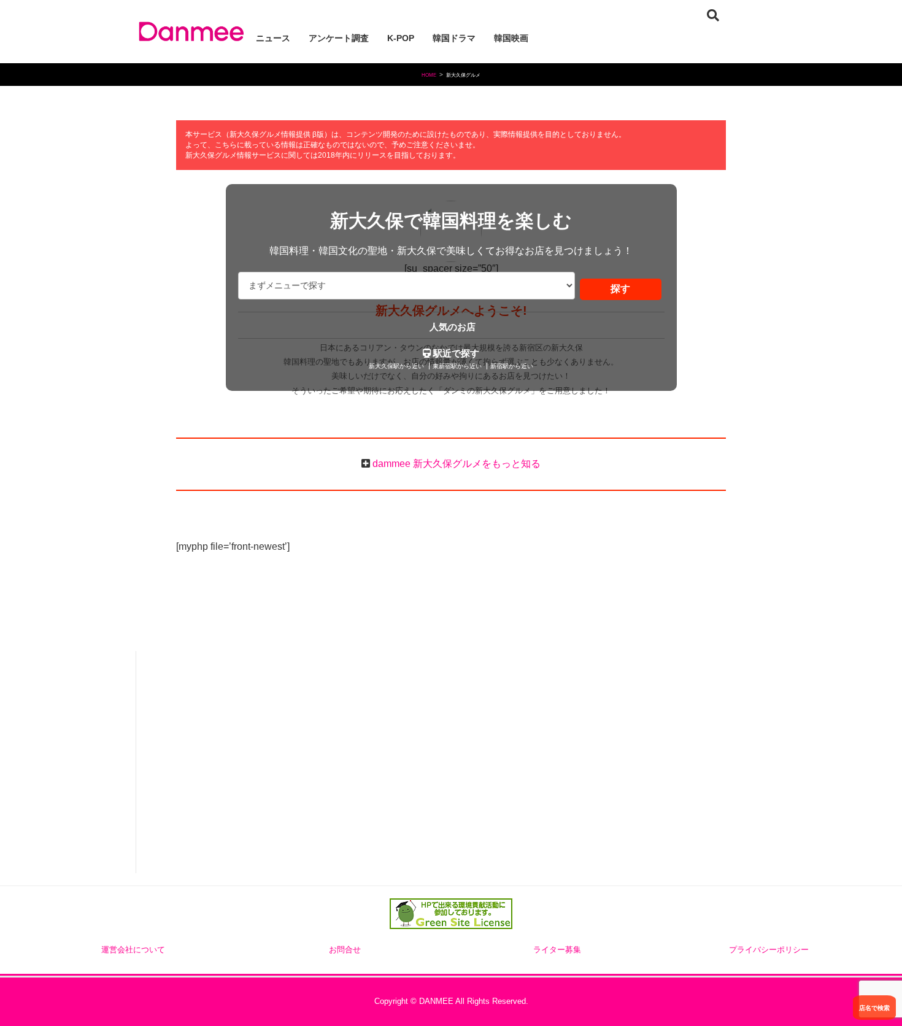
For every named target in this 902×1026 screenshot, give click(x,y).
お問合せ (345, 950)
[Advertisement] (235, 763)
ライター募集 (557, 950)
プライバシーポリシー (769, 950)
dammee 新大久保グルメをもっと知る (455, 463)
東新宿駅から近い (457, 366)
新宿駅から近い (511, 366)
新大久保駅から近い (396, 366)
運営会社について (133, 950)
